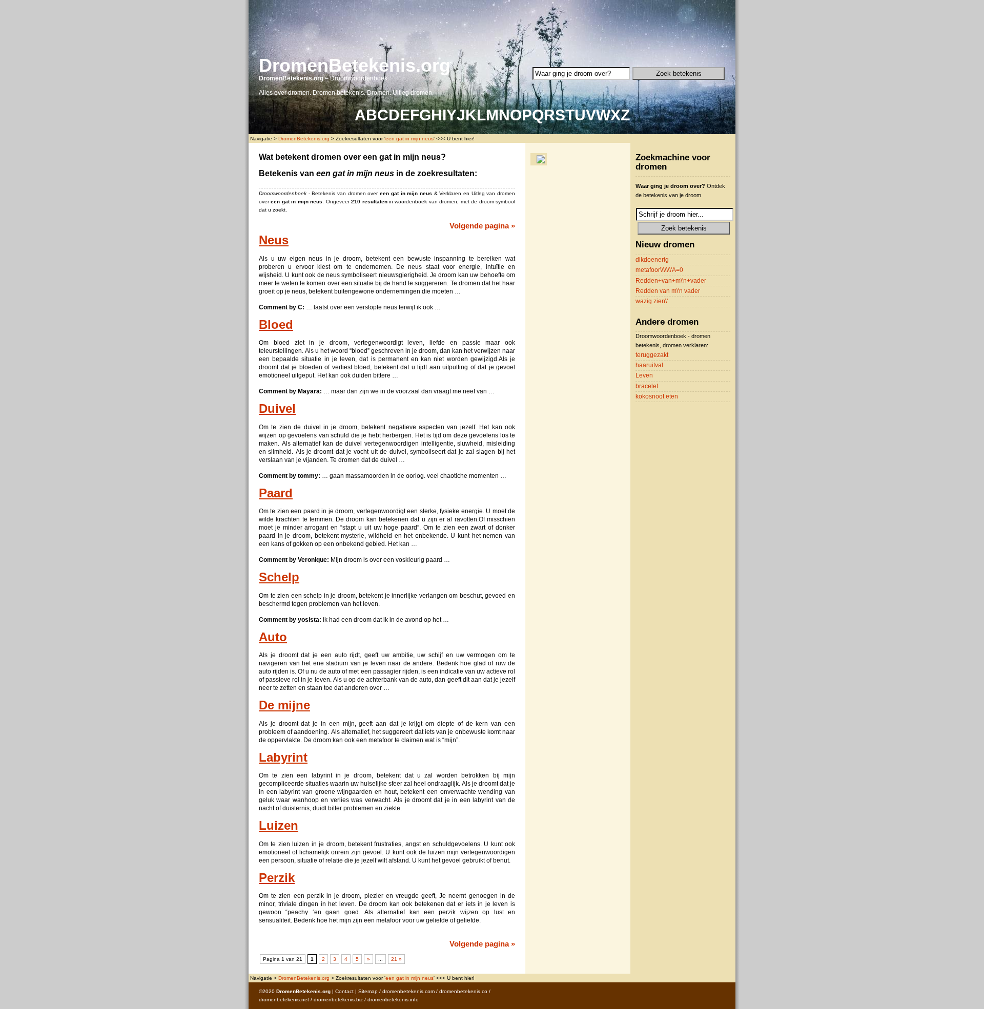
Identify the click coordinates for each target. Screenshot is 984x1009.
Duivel (277, 408)
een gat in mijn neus (409, 138)
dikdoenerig (652, 259)
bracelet (647, 386)
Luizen (278, 825)
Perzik (277, 878)
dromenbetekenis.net (284, 999)
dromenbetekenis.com (408, 991)
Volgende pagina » (482, 225)
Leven (644, 375)
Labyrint (283, 757)
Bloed (276, 324)
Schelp (279, 577)
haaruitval (649, 365)
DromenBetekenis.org (354, 65)
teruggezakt (652, 355)
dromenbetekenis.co (463, 991)
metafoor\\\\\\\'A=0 (659, 270)
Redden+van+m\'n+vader (671, 280)
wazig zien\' (652, 301)
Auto (273, 637)
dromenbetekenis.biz (338, 999)
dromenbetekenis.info (393, 999)
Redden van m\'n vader (668, 291)
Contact (344, 991)
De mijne (284, 705)
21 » (396, 959)
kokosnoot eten (657, 396)
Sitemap (368, 991)
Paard (276, 493)
